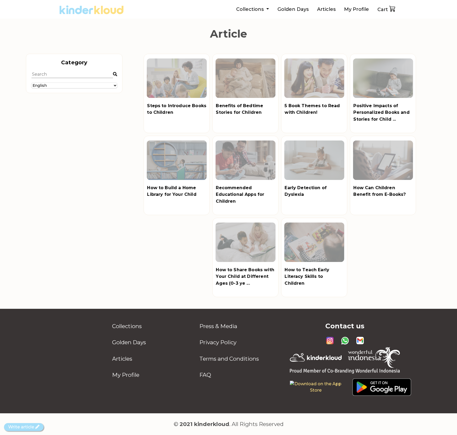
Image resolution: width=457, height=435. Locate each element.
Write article (21, 426)
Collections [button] (250, 9)
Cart (382, 9)
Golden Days (293, 9)
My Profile (356, 9)
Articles (326, 9)
